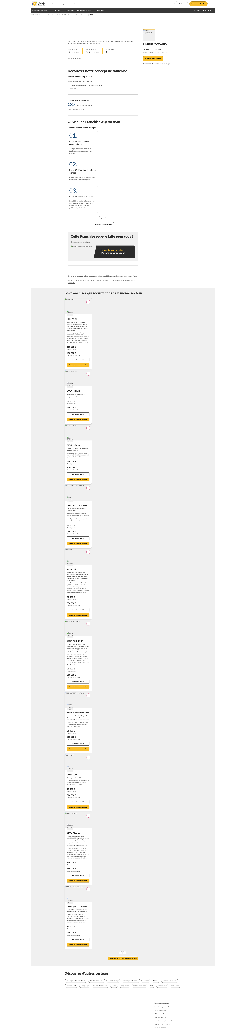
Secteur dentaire (162, 985)
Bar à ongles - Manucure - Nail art (75, 980)
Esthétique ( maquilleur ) (170, 980)
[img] (49, 10)
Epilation (155, 980)
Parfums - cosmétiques (139, 985)
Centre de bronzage (113, 980)
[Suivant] (104, 217)
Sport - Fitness (175, 985)
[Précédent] (100, 217)
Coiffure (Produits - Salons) (130, 980)
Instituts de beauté (71, 985)
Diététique (146, 980)
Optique (114, 985)
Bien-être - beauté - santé (96, 980)
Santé (151, 985)
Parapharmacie (125, 985)
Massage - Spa (85, 985)
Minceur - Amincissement (100, 985)
